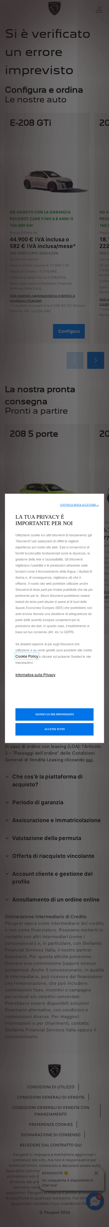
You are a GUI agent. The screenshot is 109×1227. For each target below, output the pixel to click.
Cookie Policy (26, 656)
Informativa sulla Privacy (35, 674)
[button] (79, 505)
